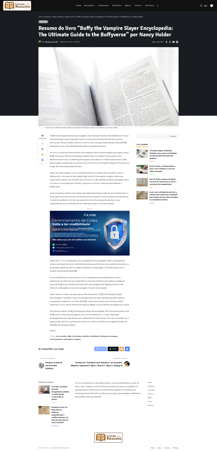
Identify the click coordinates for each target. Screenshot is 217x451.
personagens (113, 336)
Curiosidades (77, 336)
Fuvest (151, 161)
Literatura (54, 425)
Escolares (152, 174)
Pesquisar (173, 136)
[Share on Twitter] (170, 42)
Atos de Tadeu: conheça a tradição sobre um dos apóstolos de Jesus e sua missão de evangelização (162, 181)
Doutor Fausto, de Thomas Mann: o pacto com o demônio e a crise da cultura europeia (162, 168)
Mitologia (103, 336)
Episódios (86, 336)
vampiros (77, 339)
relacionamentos (56, 339)
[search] (201, 6)
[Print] (177, 42)
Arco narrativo (61, 336)
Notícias (43, 21)
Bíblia (151, 187)
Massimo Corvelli (51, 42)
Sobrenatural (68, 339)
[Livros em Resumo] (17, 5)
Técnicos (152, 203)
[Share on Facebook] (166, 42)
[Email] (173, 42)
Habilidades (95, 336)
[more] (157, 5)
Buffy (69, 336)
